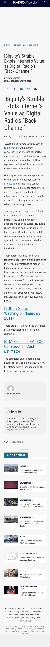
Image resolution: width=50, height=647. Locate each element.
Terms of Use (37, 611)
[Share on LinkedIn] (21, 88)
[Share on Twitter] (7, 88)
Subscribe (9, 611)
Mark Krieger (13, 78)
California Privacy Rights (31, 617)
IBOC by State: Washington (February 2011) (22, 313)
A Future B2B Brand (34, 608)
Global (23, 536)
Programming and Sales (28, 588)
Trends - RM (20, 45)
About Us (20, 608)
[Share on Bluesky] (28, 88)
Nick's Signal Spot (28, 554)
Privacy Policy (13, 617)
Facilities (23, 466)
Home (7, 45)
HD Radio (33, 45)
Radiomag (17, 442)
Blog (21, 571)
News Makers (25, 483)
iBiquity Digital (12, 147)
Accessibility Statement (29, 614)
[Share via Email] (35, 88)
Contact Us (9, 608)
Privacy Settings (25, 621)
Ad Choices (13, 614)
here (21, 429)
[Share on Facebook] (14, 88)
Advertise (25, 611)
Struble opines (12, 183)
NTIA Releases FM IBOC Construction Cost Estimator (24, 346)
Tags (17, 611)
